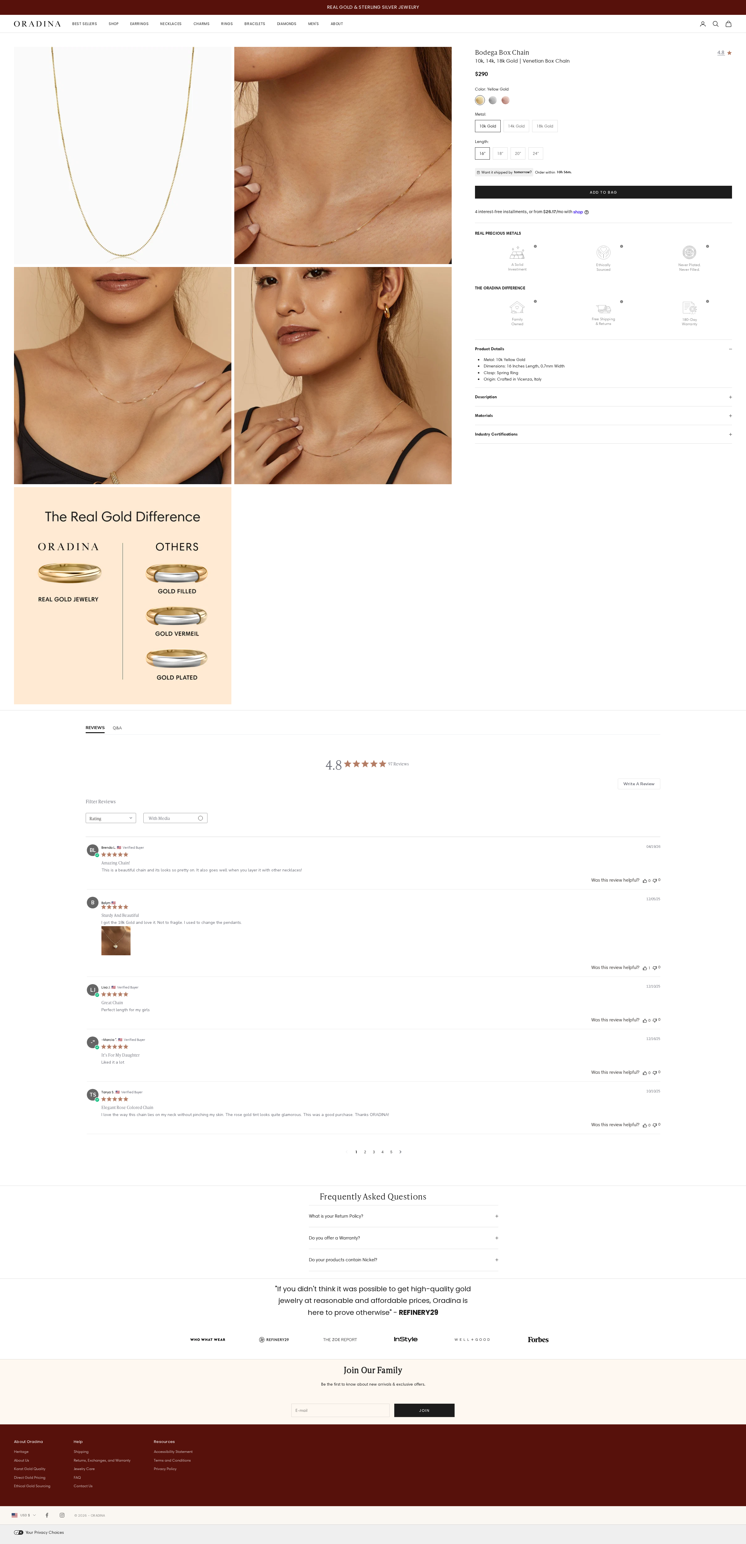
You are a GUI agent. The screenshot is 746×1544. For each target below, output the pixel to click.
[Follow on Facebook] (47, 1515)
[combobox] (111, 818)
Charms (201, 23)
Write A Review (638, 784)
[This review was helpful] (645, 880)
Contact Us (83, 1485)
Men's (313, 23)
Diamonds (287, 23)
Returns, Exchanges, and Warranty (102, 1460)
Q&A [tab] (117, 728)
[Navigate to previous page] (346, 1151)
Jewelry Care (84, 1468)
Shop (113, 23)
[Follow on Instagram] (62, 1515)
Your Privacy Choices (45, 1532)
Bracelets (254, 23)
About (337, 23)
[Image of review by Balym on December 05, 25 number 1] (116, 940)
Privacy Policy (165, 1468)
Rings (227, 23)
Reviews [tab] (95, 728)
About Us (21, 1460)
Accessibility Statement (173, 1451)
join (424, 1410)
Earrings (139, 23)
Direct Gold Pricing (29, 1477)
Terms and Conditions (172, 1460)
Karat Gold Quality (29, 1468)
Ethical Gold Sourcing (32, 1485)
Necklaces (171, 23)
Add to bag (603, 192)
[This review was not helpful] (655, 880)
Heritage (21, 1451)
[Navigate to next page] (400, 1151)
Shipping (81, 1451)
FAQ (77, 1477)
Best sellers (84, 23)
